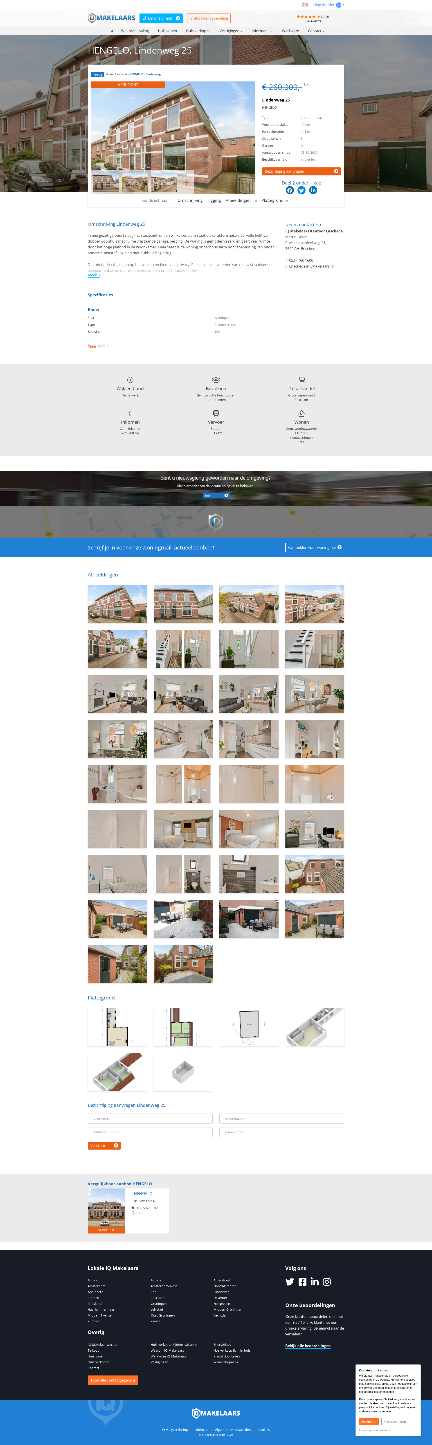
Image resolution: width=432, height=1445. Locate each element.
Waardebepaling (135, 30)
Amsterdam (96, 1286)
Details (137, 1212)
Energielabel (223, 1344)
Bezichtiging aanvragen (284, 171)
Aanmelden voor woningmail (312, 547)
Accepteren (369, 1421)
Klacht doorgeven (227, 1356)
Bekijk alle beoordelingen (308, 1345)
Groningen (159, 1303)
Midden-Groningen (228, 1309)
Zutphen (94, 1321)
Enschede (158, 1298)
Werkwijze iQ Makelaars (169, 1356)
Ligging (214, 200)
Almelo (93, 1280)
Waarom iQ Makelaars (167, 1350)
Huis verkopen (198, 30)
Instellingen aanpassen (374, 1430)
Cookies (264, 1429)
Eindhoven (222, 1292)
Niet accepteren (394, 1421)
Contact (314, 30)
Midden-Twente (100, 1315)
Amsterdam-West (164, 1286)
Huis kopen (167, 30)
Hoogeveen (222, 1303)
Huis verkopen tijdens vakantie (174, 1344)
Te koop (93, 1350)
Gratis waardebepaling (209, 18)
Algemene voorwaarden (233, 1429)
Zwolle (155, 1321)
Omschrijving (190, 200)
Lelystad (157, 1309)
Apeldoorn (96, 1292)
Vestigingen (229, 30)
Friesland (95, 1303)
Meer (92, 274)
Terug (97, 74)
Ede (153, 1292)
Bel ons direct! (160, 18)
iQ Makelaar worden (103, 1344)
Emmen (93, 1298)
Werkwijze (290, 30)
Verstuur (98, 1145)
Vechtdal (220, 1315)
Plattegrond (274, 200)
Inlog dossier (324, 4)
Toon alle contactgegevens (113, 1380)
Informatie (261, 30)
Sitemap (201, 1429)
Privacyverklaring (175, 1429)
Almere (156, 1280)
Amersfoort (222, 1280)
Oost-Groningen (163, 1315)
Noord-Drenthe (225, 1286)
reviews (314, 21)
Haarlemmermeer (101, 1309)
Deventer (220, 1298)
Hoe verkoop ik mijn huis (232, 1350)
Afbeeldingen (241, 200)
